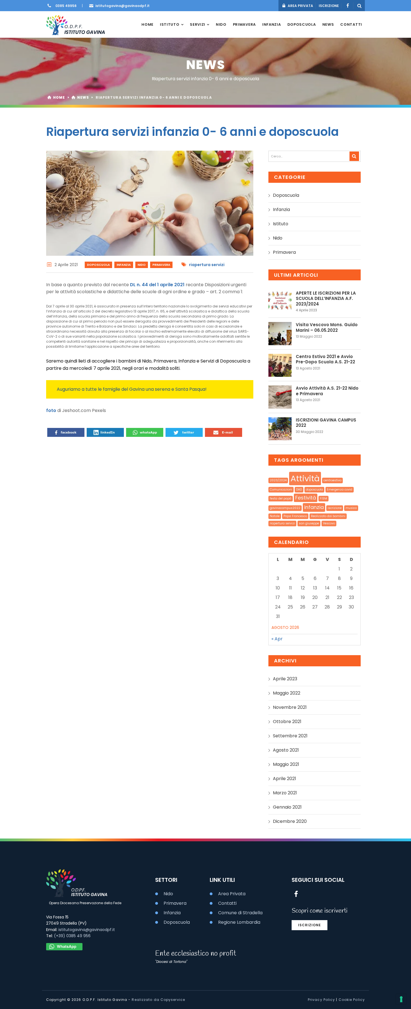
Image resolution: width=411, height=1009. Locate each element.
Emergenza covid (339, 489)
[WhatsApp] (144, 433)
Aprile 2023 (285, 679)
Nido (221, 24)
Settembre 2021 (290, 736)
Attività (305, 478)
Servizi (197, 24)
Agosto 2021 (286, 750)
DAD (299, 489)
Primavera (244, 24)
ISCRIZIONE (329, 5)
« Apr (277, 639)
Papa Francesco (295, 516)
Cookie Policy (352, 999)
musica (351, 508)
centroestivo (332, 480)
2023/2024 (278, 480)
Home (147, 24)
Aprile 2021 (284, 778)
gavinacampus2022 (285, 508)
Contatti (351, 24)
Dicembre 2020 (290, 821)
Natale (275, 516)
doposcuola (314, 489)
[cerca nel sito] (359, 5)
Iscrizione (309, 925)
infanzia (314, 507)
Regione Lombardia (239, 922)
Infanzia (271, 24)
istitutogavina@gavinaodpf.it (122, 5)
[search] (354, 156)
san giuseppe (309, 523)
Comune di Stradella (240, 912)
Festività (305, 497)
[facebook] (347, 5)
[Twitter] (184, 433)
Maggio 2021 (286, 764)
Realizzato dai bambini (328, 516)
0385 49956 (66, 5)
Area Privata (231, 893)
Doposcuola (301, 24)
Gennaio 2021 (287, 807)
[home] (75, 24)
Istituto (169, 24)
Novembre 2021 (290, 707)
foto (51, 410)
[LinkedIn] (105, 433)
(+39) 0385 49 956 (72, 936)
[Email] (223, 433)
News (328, 24)
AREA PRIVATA (300, 5)
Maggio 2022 (286, 693)
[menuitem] (147, 25)
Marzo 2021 (285, 793)
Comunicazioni (281, 489)
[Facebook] (66, 433)
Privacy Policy (321, 999)
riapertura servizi (207, 264)
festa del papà (280, 498)
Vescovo (329, 523)
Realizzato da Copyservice (158, 999)
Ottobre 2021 (287, 721)
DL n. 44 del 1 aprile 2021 (158, 284)
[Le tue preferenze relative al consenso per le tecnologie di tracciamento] (401, 999)
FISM (323, 498)
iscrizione (335, 508)
